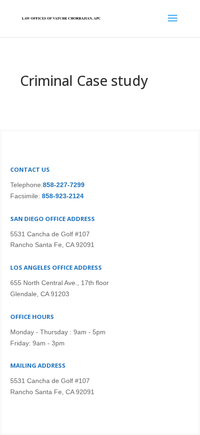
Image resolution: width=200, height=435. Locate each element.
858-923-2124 (62, 196)
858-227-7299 (64, 184)
